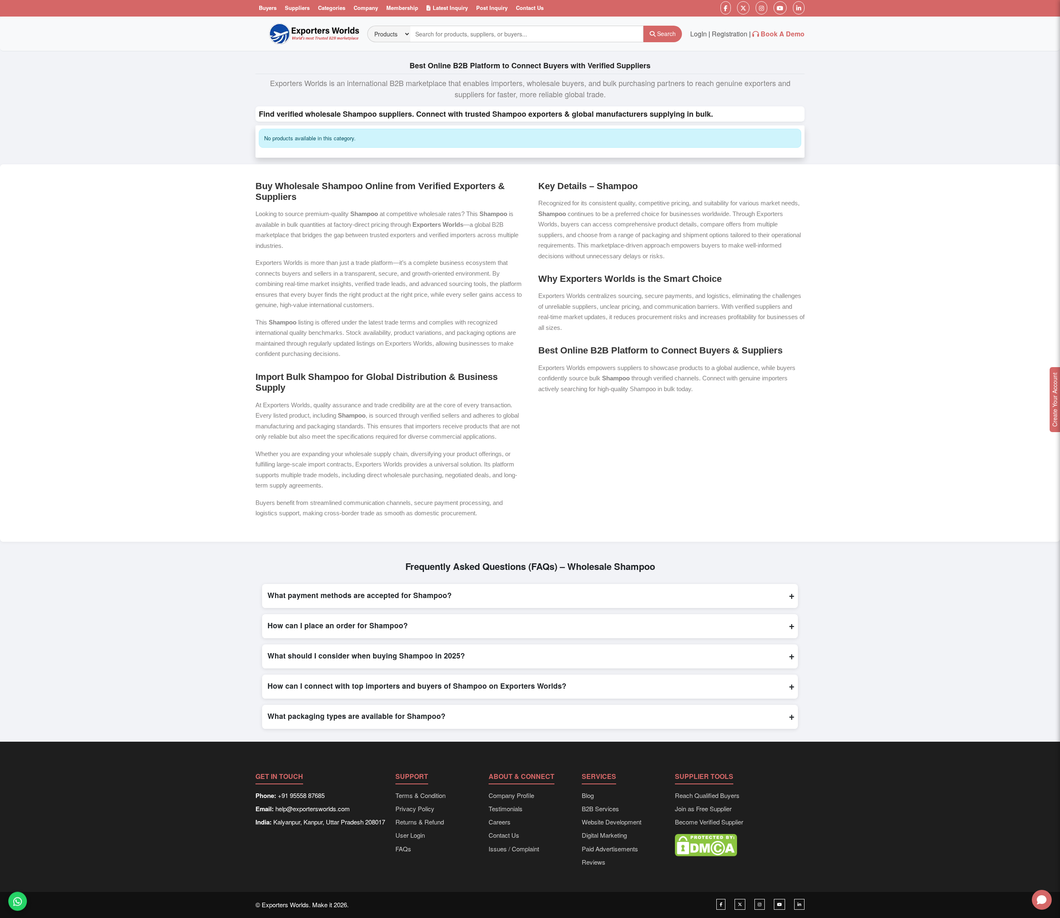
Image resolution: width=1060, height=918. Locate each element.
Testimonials (506, 808)
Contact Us (530, 8)
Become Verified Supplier (709, 821)
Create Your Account (1054, 399)
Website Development (611, 821)
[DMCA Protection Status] (706, 844)
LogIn (698, 33)
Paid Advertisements (610, 848)
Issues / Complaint (514, 848)
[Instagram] (761, 7)
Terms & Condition (420, 795)
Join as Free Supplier (703, 808)
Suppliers (297, 8)
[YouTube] (780, 7)
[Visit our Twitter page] (740, 904)
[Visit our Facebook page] (720, 904)
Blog (588, 795)
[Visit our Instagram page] (759, 904)
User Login (410, 835)
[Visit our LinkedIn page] (799, 904)
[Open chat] (1042, 900)
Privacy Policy (414, 808)
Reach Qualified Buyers (707, 795)
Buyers (268, 8)
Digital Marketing (604, 835)
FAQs (403, 848)
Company (366, 8)
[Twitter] (743, 7)
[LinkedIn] (799, 7)
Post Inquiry (492, 8)
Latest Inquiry (450, 8)
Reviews (593, 862)
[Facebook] (725, 7)
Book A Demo (783, 33)
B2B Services (600, 808)
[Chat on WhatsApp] (17, 900)
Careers (500, 821)
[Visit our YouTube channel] (779, 904)
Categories (331, 8)
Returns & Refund (419, 821)
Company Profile (511, 795)
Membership (402, 8)
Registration (729, 33)
